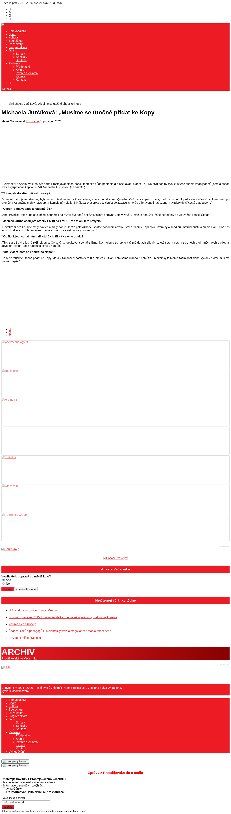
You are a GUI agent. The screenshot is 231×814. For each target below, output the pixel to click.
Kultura (13, 37)
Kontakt (21, 79)
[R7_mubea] (7, 667)
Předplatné (23, 66)
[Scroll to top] (2, 757)
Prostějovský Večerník (48, 687)
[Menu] (6, 88)
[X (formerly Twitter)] (10, 335)
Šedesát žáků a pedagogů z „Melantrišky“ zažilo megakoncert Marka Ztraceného (60, 630)
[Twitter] (10, 12)
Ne (7, 583)
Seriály (20, 53)
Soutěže (21, 60)
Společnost (16, 40)
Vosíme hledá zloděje (22, 624)
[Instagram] (10, 18)
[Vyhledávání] (10, 82)
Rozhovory (16, 44)
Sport (12, 34)
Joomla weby (20, 691)
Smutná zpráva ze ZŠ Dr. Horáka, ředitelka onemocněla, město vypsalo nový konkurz (63, 617)
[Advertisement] (109, 153)
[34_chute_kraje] (10, 549)
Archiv (20, 69)
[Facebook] (10, 9)
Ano (8, 580)
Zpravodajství (17, 31)
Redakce (14, 63)
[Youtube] (10, 15)
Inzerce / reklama (27, 73)
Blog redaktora (18, 47)
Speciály (21, 56)
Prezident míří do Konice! (25, 637)
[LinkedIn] (10, 332)
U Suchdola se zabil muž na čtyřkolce (33, 610)
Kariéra (20, 76)
